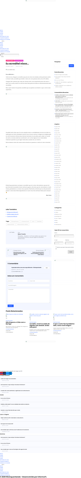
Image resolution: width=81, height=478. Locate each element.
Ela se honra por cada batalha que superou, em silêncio (20, 253)
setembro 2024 (58, 165)
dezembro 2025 (58, 138)
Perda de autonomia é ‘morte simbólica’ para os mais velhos (37, 253)
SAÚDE (1, 33)
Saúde (56, 222)
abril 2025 (57, 151)
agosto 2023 (57, 191)
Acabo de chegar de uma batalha (61, 74)
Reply (47, 267)
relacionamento (10, 224)
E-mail (55, 240)
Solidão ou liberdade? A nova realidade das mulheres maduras (63, 86)
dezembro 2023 (58, 183)
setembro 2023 (58, 189)
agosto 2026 (57, 126)
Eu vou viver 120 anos (59, 80)
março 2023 (57, 202)
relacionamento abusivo (22, 224)
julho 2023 (57, 193)
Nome (55, 232)
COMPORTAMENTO (4, 38)
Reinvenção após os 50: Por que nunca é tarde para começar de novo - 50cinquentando (64, 115)
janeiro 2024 (57, 181)
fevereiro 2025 (58, 155)
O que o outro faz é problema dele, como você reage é (63, 324)
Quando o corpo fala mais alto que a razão (63, 107)
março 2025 (57, 153)
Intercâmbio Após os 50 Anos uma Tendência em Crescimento (15, 429)
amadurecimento (25, 221)
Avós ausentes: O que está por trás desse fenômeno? (62, 77)
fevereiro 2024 (58, 179)
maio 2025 (57, 149)
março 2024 (57, 177)
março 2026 (57, 132)
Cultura (56, 212)
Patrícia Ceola (9, 320)
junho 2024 (57, 171)
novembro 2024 (58, 161)
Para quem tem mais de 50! (7, 423)
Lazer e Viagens (58, 218)
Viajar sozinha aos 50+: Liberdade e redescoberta (12, 417)
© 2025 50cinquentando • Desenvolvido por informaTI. (23, 477)
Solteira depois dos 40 (12, 214)
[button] (40, 41)
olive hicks (57, 101)
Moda (56, 220)
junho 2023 (57, 195)
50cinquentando (15, 221)
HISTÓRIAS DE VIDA (4, 36)
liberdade (39, 221)
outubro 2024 (57, 163)
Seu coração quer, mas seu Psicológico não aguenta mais (14, 449)
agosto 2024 (57, 167)
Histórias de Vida (19, 60)
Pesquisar (57, 62)
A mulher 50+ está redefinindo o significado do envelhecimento (64, 83)
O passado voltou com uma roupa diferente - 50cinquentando (26, 267)
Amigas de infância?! (12, 212)
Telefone (67, 240)
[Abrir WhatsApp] (78, 475)
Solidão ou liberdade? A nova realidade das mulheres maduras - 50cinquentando (64, 96)
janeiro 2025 (57, 157)
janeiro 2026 (57, 136)
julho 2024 (57, 169)
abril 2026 (57, 130)
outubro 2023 (57, 187)
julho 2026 (57, 128)
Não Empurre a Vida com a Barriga (15, 323)
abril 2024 (57, 175)
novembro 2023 (58, 185)
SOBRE (1, 31)
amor (33, 221)
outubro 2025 (57, 142)
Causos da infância (12, 216)
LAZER (1, 35)
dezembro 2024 (58, 159)
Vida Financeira (58, 224)
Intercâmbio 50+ (58, 216)
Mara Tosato (10, 66)
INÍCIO (1, 30)
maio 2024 (57, 173)
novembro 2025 (58, 140)
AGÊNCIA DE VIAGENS (5, 39)
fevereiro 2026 (58, 134)
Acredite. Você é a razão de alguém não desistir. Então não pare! (40, 325)
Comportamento (10, 60)
